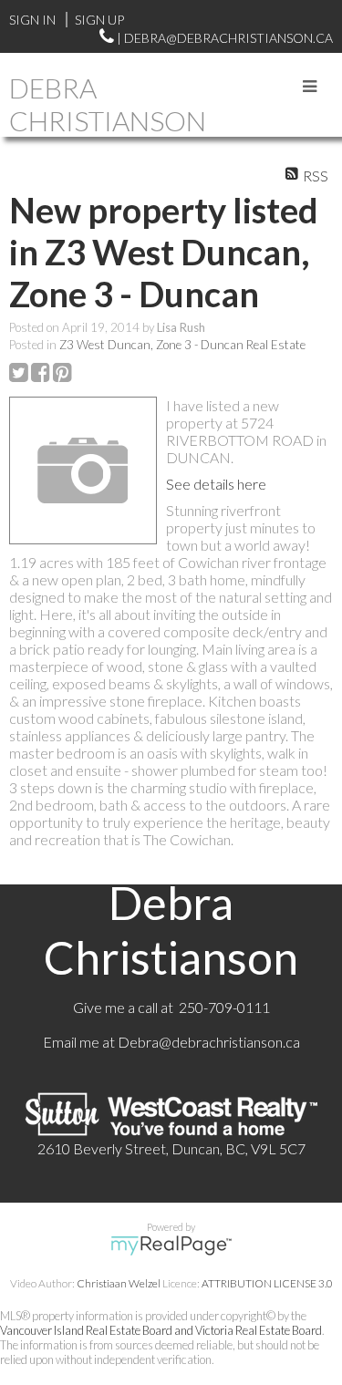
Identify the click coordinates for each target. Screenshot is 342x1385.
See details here (216, 483)
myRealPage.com (171, 1245)
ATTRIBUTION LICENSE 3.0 (267, 1283)
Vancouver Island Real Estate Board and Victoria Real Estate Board (161, 1330)
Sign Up (99, 19)
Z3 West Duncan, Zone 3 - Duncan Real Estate (182, 344)
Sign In (32, 19)
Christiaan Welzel (119, 1283)
